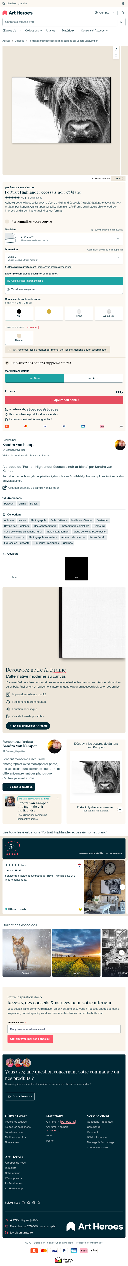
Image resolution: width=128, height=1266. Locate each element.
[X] (39, 1203)
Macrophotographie (45, 526)
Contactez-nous (22, 1096)
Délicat (34, 503)
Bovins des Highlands (17, 526)
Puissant (9, 503)
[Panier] (122, 13)
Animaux (9, 520)
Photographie (38, 520)
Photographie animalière (75, 526)
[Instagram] (23, 1203)
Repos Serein (97, 537)
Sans (37, 378)
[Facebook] (34, 1203)
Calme (22, 503)
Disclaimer (39, 1242)
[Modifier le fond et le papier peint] (116, 56)
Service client (98, 1116)
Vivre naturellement (57, 531)
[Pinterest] (28, 1203)
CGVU (28, 1242)
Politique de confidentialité (89, 1242)
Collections (32, 30)
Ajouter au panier (66, 400)
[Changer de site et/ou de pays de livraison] (123, 3)
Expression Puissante (17, 543)
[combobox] (60, 22)
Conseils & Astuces (92, 30)
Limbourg (99, 526)
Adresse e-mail (17, 1022)
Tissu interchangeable (23, 289)
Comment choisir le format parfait (105, 249)
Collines (68, 543)
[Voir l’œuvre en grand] (116, 49)
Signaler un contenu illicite (60, 1242)
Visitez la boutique (13, 455)
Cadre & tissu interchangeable (27, 280)
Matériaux (68, 30)
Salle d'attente (58, 520)
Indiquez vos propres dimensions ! (40, 266)
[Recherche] (121, 22)
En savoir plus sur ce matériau (107, 229)
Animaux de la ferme (73, 537)
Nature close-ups (14, 537)
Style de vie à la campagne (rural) (23, 531)
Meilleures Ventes (81, 520)
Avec (95, 378)
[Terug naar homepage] (17, 12)
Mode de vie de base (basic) (90, 531)
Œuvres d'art (10, 30)
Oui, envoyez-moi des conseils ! (30, 1038)
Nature (22, 520)
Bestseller (102, 520)
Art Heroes (14, 1157)
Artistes (50, 30)
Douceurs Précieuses (46, 543)
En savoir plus (38, 455)
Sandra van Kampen (22, 187)
